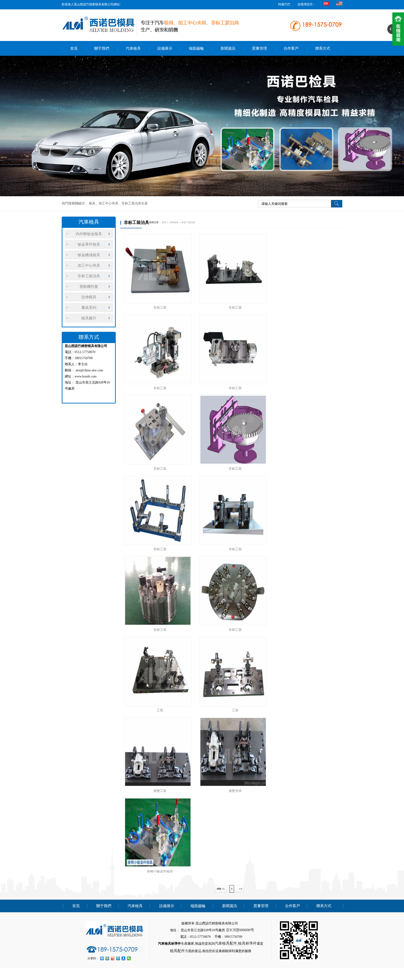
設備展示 (164, 48)
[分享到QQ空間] (107, 958)
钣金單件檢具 (89, 244)
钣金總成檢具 (89, 255)
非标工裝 (159, 307)
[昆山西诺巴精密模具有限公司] (202, 126)
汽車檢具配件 (226, 943)
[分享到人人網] (124, 958)
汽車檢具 (133, 48)
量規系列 (88, 308)
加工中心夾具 (89, 265)
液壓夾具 (235, 791)
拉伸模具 (88, 297)
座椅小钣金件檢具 (160, 871)
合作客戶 (291, 48)
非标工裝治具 (89, 276)
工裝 (160, 710)
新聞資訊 (227, 48)
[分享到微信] (129, 958)
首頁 (74, 48)
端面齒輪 (196, 48)
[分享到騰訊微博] (118, 958)
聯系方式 (322, 48)
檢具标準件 (247, 943)
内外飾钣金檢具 (89, 234)
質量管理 (259, 48)
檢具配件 (177, 951)
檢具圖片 (88, 318)
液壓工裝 (159, 791)
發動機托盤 (88, 286)
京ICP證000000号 (240, 930)
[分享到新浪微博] (113, 958)
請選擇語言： (307, 4)
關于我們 (101, 48)
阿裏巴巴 (284, 4)
